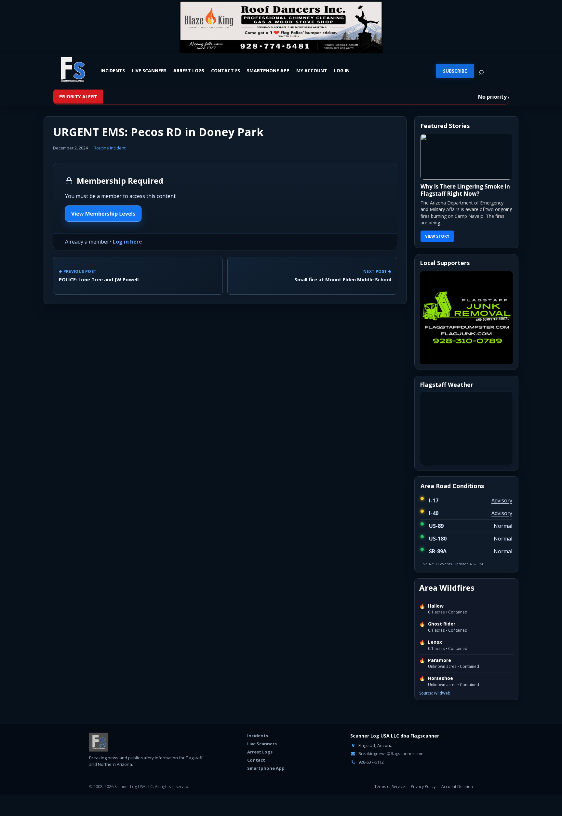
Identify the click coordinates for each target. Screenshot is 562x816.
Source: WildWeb (434, 693)
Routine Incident (110, 148)
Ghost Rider (441, 624)
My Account (311, 70)
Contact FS (225, 70)
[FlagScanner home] (98, 742)
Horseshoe (440, 678)
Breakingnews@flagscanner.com (390, 753)
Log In (342, 70)
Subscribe (455, 71)
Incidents (112, 70)
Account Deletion (457, 786)
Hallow (436, 606)
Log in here (127, 241)
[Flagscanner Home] (72, 70)
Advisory (501, 500)
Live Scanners (149, 70)
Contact (256, 760)
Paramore (439, 660)
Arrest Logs (188, 70)
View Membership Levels (103, 213)
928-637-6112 (370, 762)
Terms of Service (389, 786)
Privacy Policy (423, 786)
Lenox (435, 642)
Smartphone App (268, 70)
